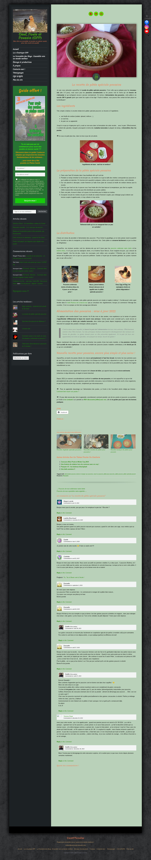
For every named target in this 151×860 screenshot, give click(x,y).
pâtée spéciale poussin (129, 474)
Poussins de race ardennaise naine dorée (71, 489)
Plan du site (18, 80)
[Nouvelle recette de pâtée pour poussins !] (96, 441)
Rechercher (42, 211)
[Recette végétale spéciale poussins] (69, 441)
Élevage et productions (22, 62)
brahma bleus (61, 251)
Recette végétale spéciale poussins (69, 450)
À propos (16, 66)
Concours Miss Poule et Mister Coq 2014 (75, 462)
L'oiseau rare (26, 328)
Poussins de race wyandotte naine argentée (72, 491)
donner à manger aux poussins (84, 474)
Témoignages (18, 73)
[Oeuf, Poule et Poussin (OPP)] (30, 21)
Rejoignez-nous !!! (21, 291)
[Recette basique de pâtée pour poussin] (123, 441)
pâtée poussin (119, 474)
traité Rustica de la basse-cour (77, 302)
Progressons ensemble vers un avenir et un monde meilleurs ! (75, 842)
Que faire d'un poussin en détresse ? (34, 321)
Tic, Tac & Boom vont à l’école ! (74, 577)
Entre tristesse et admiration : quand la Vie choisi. (29, 237)
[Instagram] (101, 12)
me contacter (68, 399)
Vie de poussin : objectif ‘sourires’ (32, 283)
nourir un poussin (98, 474)
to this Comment (64, 513)
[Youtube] (96, 12)
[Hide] (148, 35)
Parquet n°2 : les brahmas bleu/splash (74, 467)
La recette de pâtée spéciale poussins (34, 314)
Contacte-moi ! (19, 69)
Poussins (65, 475)
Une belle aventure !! (68, 469)
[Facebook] (91, 12)
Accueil (16, 49)
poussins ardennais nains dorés (121, 248)
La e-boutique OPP (20, 53)
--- (75, 844)
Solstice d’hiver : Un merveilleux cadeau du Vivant (29, 223)
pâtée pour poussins (109, 474)
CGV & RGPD (18, 76)
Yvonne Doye (68, 716)
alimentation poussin (70, 474)
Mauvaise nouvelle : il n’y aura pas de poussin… (28, 227)
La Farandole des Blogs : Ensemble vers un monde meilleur (29, 57)
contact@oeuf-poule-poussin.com (75, 845)
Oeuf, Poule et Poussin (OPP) (30, 36)
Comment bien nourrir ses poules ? (68, 391)
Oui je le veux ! (30, 201)
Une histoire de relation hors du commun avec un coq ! (80, 464)
